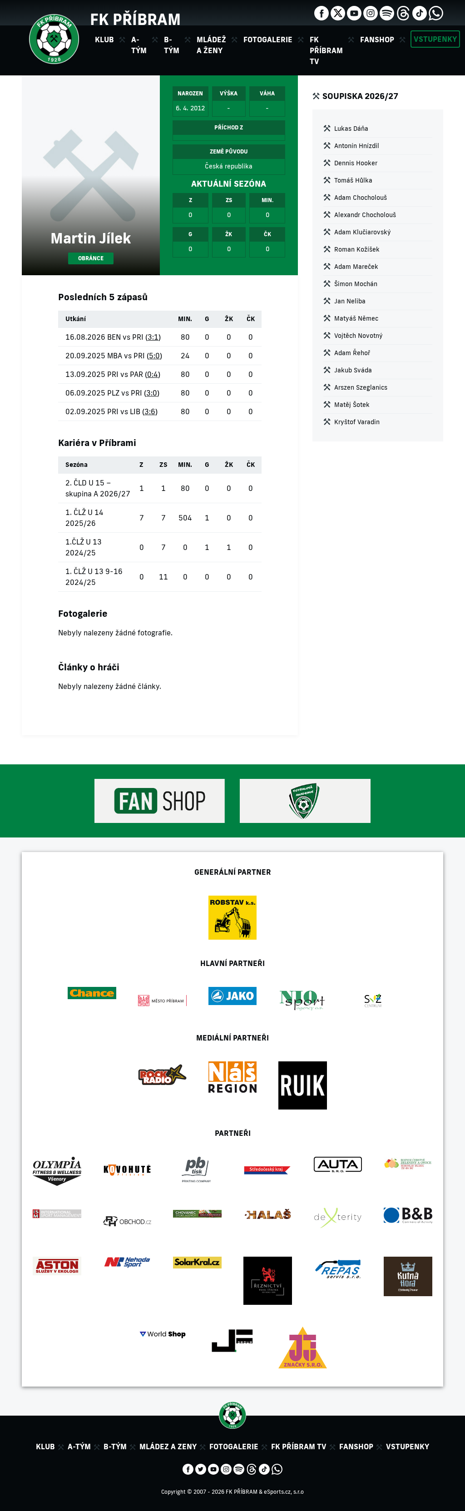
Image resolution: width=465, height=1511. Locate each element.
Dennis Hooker (355, 163)
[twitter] (338, 12)
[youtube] (354, 12)
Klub (45, 1446)
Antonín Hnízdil (356, 146)
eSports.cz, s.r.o (284, 1491)
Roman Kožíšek (357, 249)
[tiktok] (419, 12)
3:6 (149, 411)
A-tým (79, 1446)
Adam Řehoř (352, 353)
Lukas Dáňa (351, 128)
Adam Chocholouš (360, 197)
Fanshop (377, 39)
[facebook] (321, 12)
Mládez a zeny (168, 1446)
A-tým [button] (139, 45)
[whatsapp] (436, 12)
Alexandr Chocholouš (365, 215)
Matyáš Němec (356, 318)
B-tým (115, 1446)
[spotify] (387, 12)
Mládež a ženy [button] (211, 45)
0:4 (152, 374)
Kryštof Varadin (357, 422)
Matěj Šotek (352, 405)
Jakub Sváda (353, 370)
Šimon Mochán (355, 284)
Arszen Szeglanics (360, 387)
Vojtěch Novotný (358, 336)
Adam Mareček (356, 267)
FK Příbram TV (326, 50)
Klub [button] (104, 39)
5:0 (154, 355)
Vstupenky (435, 39)
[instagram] (370, 12)
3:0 (151, 392)
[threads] (403, 12)
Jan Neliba (350, 301)
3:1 (153, 337)
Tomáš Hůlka (353, 180)
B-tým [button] (171, 45)
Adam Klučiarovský (362, 232)
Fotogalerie (267, 39)
